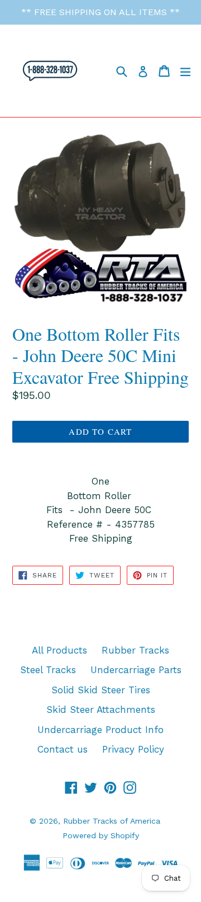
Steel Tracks (48, 669)
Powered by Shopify (101, 835)
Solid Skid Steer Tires (100, 690)
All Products (59, 650)
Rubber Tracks (135, 650)
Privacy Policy (133, 749)
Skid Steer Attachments (100, 709)
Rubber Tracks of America (111, 820)
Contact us (62, 749)
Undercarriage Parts (135, 669)
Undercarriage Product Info (100, 729)
